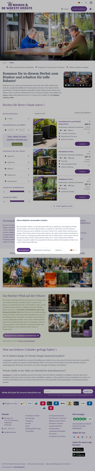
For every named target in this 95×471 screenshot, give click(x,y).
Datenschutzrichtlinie (66, 237)
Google (19, 240)
